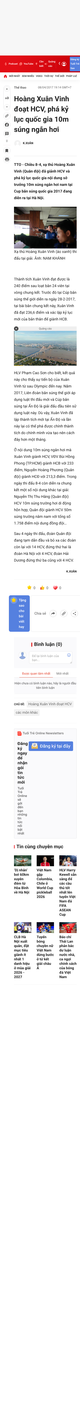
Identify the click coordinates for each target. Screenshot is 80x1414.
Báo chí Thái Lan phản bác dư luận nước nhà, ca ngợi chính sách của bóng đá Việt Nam (68, 957)
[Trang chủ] (5, 76)
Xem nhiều (28, 76)
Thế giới (59, 76)
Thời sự (48, 76)
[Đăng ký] (51, 746)
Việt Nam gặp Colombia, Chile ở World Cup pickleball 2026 (45, 883)
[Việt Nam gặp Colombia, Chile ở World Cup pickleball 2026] (45, 860)
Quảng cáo (51, 64)
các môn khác (27, 712)
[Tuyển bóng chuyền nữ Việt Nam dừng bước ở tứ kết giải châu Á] (45, 927)
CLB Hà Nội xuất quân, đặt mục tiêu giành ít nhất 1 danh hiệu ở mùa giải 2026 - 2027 (22, 957)
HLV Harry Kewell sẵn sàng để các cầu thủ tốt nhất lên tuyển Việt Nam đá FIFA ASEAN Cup (67, 892)
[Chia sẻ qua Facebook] (53, 613)
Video (39, 76)
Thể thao (20, 87)
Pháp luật (72, 76)
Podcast (13, 63)
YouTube (28, 63)
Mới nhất (14, 76)
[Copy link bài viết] (63, 613)
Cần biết (41, 64)
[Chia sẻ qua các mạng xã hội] (74, 613)
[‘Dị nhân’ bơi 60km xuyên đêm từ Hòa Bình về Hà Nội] (22, 860)
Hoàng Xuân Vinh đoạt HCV (50, 704)
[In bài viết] (6, 159)
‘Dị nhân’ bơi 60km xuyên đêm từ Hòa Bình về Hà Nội (21, 881)
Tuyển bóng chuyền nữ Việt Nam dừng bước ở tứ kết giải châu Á (45, 952)
